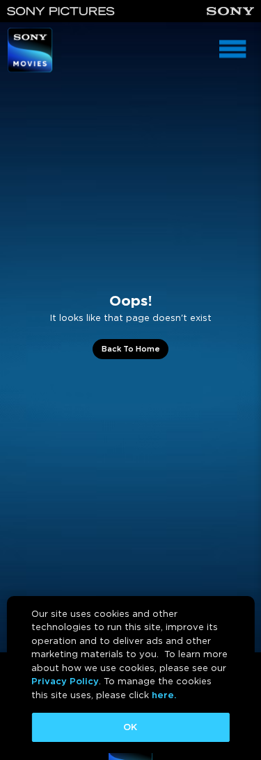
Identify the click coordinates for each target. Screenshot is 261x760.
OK (130, 727)
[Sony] (230, 11)
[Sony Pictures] (61, 11)
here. (164, 695)
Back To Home (131, 349)
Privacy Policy (65, 681)
